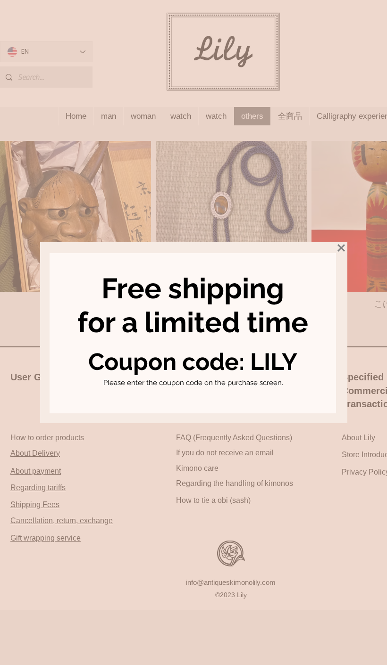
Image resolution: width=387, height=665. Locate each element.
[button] (341, 248)
